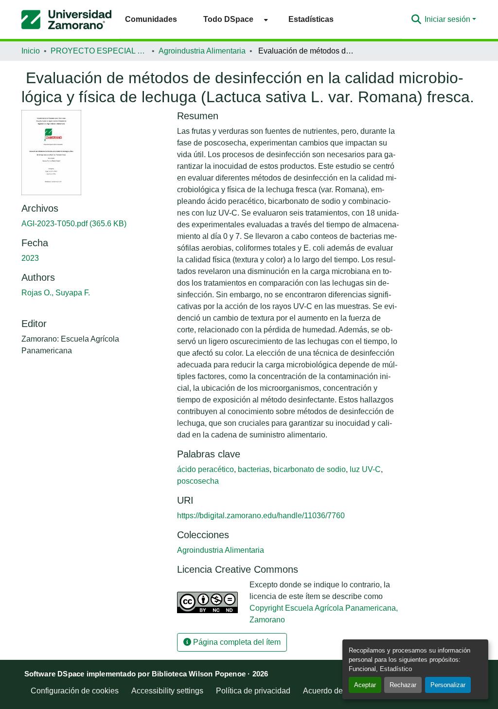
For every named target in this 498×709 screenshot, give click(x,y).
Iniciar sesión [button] (448, 19)
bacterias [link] (253, 469)
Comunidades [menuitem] (151, 19)
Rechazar (403, 685)
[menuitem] (233, 19)
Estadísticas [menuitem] (311, 19)
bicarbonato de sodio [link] (309, 469)
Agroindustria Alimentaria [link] (202, 51)
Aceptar (365, 685)
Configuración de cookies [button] (75, 691)
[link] (93, 224)
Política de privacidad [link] (253, 691)
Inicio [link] (30, 51)
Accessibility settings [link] (167, 691)
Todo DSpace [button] (228, 19)
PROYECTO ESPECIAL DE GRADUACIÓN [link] (99, 51)
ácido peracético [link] (205, 469)
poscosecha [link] (198, 481)
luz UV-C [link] (365, 469)
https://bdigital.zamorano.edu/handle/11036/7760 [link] (261, 515)
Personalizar (447, 685)
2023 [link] (30, 258)
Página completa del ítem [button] (236, 642)
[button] (66, 19)
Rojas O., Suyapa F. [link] (55, 293)
